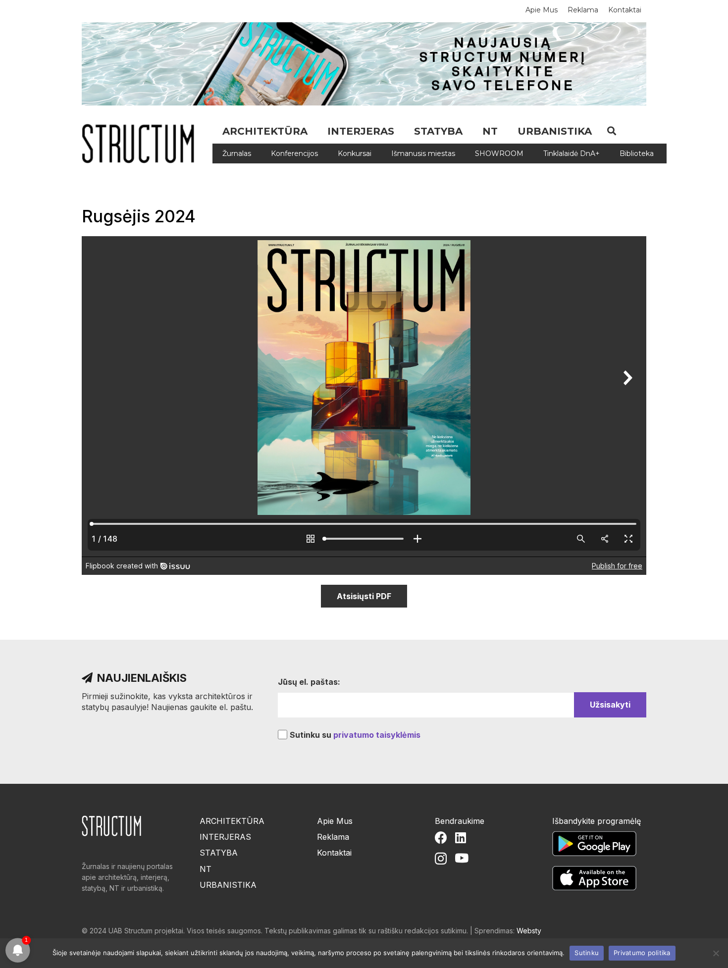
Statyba (219, 853)
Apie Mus (335, 821)
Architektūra (232, 821)
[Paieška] (612, 131)
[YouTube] (461, 858)
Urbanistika (228, 885)
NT (205, 869)
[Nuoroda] (142, 143)
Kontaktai (334, 853)
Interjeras (225, 837)
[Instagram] (441, 859)
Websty (529, 930)
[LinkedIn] (460, 837)
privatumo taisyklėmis (376, 735)
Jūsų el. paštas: (309, 682)
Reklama (333, 837)
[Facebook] (441, 837)
